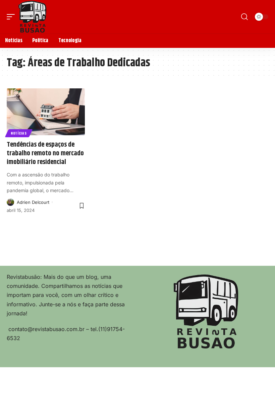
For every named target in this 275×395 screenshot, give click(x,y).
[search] (244, 16)
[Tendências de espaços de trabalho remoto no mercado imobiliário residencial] (46, 111)
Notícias (19, 133)
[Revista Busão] (32, 16)
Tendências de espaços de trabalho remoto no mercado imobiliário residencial (45, 153)
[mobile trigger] (12, 16)
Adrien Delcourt (33, 202)
